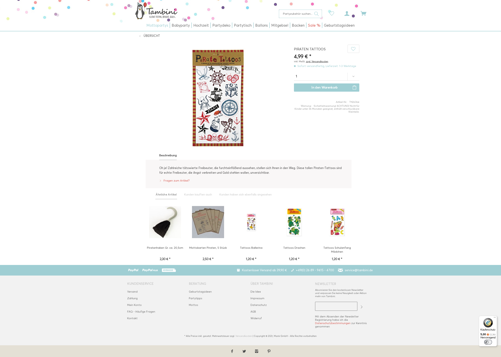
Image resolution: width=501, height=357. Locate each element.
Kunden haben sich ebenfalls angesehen (245, 194)
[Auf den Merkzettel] (353, 49)
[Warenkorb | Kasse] (366, 13)
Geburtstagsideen (200, 291)
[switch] (488, 342)
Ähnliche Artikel (166, 194)
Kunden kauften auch (198, 194)
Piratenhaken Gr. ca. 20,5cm (165, 247)
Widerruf (256, 318)
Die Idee (255, 291)
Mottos (193, 305)
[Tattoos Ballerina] (251, 222)
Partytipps (195, 298)
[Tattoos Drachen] (294, 222)
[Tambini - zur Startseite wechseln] (156, 10)
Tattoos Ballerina (251, 247)
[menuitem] (300, 14)
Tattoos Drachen (294, 247)
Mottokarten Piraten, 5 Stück (208, 247)
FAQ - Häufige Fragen (141, 311)
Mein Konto (134, 305)
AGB (253, 311)
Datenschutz (258, 305)
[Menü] (494, 318)
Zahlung (132, 298)
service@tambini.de (359, 270)
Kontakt (132, 318)
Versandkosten (243, 335)
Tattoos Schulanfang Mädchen (337, 249)
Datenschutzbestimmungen (333, 323)
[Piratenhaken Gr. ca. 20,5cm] (165, 222)
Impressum (257, 298)
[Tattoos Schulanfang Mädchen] (337, 222)
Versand (132, 291)
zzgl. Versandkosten (317, 61)
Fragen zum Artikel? (176, 180)
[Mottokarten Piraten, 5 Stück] (208, 222)
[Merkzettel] (332, 13)
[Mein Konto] (350, 13)
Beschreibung (168, 155)
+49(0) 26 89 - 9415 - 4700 (315, 270)
